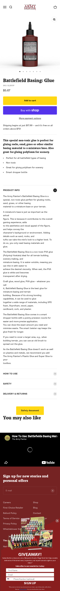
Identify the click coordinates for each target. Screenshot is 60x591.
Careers (7, 502)
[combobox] (9, 579)
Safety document (30, 410)
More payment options (30, 118)
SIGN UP (30, 583)
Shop (35, 502)
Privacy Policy (23, 589)
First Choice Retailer (13, 507)
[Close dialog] (57, 520)
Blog (35, 507)
